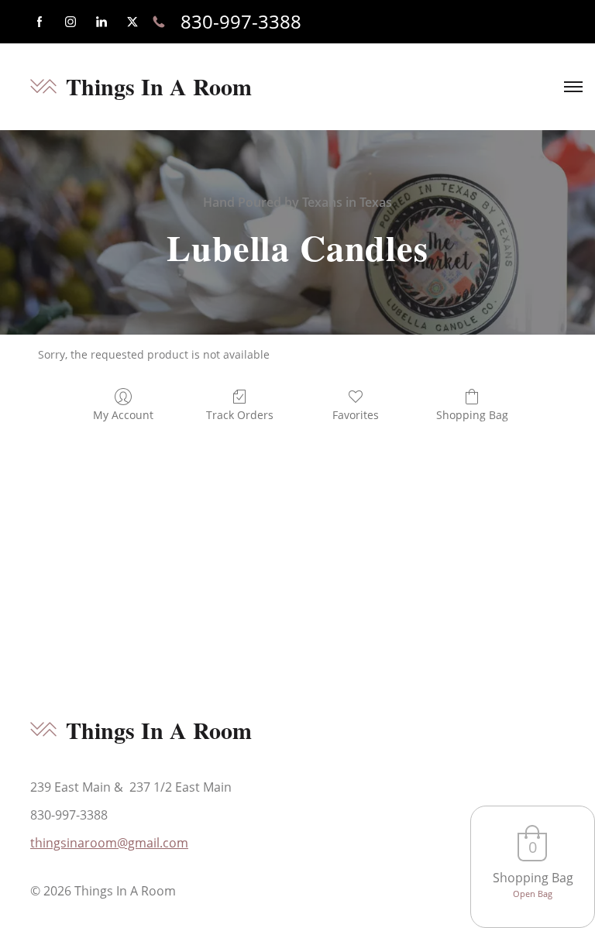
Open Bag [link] (532, 893)
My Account (123, 414)
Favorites (355, 414)
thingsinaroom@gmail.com (109, 842)
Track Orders (239, 414)
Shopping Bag (472, 414)
